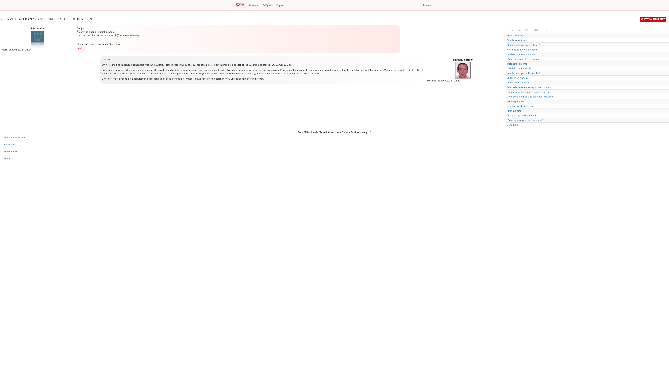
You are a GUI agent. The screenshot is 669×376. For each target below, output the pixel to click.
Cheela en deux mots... (15, 137)
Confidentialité (10, 151)
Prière (81, 48)
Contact (7, 158)
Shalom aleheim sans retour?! (523, 45)
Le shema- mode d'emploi (521, 54)
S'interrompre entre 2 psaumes (524, 59)
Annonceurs (9, 144)
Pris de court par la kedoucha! (523, 73)
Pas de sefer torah (517, 40)
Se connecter (429, 5)
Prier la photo (514, 110)
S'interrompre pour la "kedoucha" (525, 120)
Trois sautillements (517, 63)
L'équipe (280, 5)
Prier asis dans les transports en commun (529, 87)
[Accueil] (241, 4)
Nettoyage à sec (516, 101)
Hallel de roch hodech (519, 68)
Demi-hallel (513, 124)
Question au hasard (653, 19)
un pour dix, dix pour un (520, 106)
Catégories (267, 5)
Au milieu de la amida (518, 82)
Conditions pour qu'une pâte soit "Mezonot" (530, 96)
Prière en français (516, 35)
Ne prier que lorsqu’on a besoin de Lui (528, 92)
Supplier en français (518, 77)
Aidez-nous (254, 5)
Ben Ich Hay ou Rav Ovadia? (523, 115)
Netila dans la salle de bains (522, 49)
